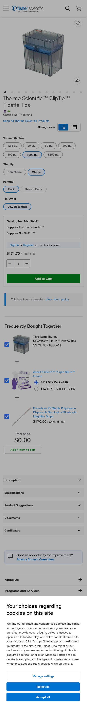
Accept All (43, 697)
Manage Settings (43, 676)
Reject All (43, 686)
